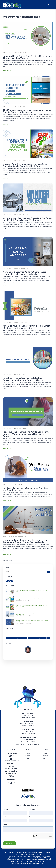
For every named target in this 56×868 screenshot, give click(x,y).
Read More (6, 70)
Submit (9, 843)
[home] (12, 4)
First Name (6, 809)
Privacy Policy (15, 856)
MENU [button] (51, 5)
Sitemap (8, 856)
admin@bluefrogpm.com (12, 761)
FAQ (28, 758)
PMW (40, 854)
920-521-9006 (12, 754)
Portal (28, 753)
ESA (48, 638)
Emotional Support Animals (39, 638)
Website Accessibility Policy (35, 863)
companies (24, 638)
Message (5, 824)
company (30, 638)
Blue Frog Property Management (13, 638)
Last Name (32, 809)
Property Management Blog (21, 17)
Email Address (7, 817)
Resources (28, 756)
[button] (7, 581)
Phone (31, 817)
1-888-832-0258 (11, 774)
